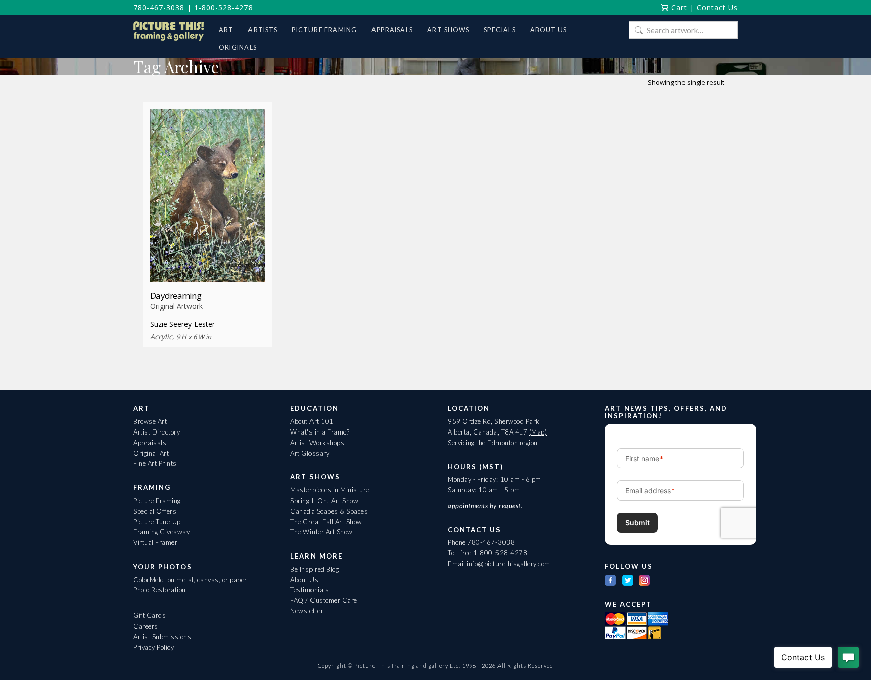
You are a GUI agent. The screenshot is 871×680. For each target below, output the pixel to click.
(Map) (538, 432)
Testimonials (309, 590)
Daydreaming (175, 295)
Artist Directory (156, 432)
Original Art (151, 453)
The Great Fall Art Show (326, 522)
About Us (304, 580)
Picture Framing (157, 501)
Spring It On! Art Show (324, 501)
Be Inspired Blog (314, 569)
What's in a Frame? (319, 432)
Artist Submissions (162, 637)
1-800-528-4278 (223, 7)
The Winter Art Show (321, 532)
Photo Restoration (159, 590)
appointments (468, 506)
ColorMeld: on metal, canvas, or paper (190, 580)
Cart (678, 7)
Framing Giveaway (161, 532)
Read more (207, 263)
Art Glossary (309, 453)
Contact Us (717, 7)
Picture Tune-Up (157, 522)
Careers (145, 626)
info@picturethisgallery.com (508, 564)
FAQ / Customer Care (323, 600)
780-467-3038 (158, 7)
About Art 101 (312, 421)
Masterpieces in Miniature (329, 490)
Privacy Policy (153, 647)
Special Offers (154, 511)
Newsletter (306, 611)
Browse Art (150, 421)
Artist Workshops (317, 443)
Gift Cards (149, 615)
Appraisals (149, 443)
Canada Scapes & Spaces (329, 511)
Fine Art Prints (155, 463)
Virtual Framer (155, 542)
